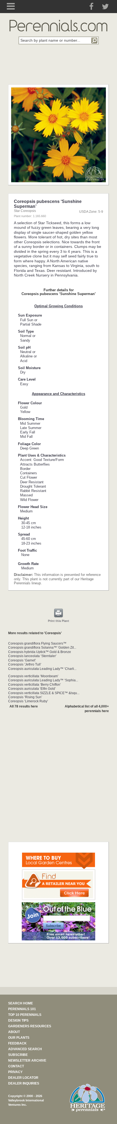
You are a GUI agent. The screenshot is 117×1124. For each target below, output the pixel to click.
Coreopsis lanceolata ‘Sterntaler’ (32, 656)
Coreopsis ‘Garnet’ (22, 660)
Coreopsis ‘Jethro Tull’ (24, 664)
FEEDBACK (17, 1043)
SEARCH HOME (20, 1003)
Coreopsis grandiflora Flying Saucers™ (37, 643)
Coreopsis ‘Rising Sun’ (25, 697)
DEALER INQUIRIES (23, 1083)
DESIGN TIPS (18, 1020)
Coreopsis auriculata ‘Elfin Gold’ (32, 689)
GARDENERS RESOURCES (29, 1026)
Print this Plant (58, 621)
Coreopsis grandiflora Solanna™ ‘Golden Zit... (42, 647)
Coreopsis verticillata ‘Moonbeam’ (33, 676)
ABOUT (14, 1032)
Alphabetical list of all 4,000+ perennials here (87, 708)
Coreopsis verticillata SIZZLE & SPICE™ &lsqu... (43, 693)
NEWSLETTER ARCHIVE (27, 1060)
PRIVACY (15, 1072)
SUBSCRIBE (18, 1055)
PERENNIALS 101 (22, 1009)
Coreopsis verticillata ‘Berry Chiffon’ (34, 684)
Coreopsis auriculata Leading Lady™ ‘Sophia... (43, 680)
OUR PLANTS (18, 1038)
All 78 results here (24, 706)
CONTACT (16, 1066)
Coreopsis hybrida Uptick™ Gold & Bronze (39, 652)
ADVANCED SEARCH (25, 1049)
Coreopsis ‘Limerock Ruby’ (28, 701)
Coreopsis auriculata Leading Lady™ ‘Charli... (42, 669)
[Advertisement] (58, 67)
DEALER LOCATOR (23, 1078)
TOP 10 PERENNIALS (24, 1015)
